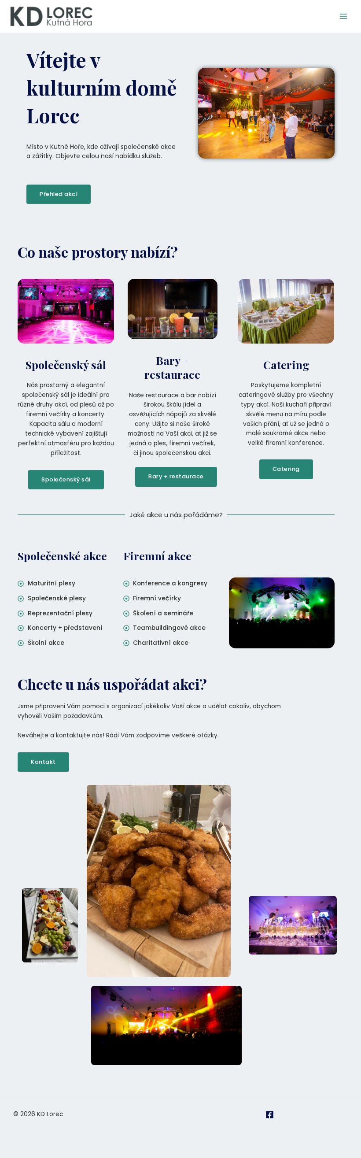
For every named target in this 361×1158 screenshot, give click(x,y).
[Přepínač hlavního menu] (344, 16)
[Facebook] (269, 1114)
